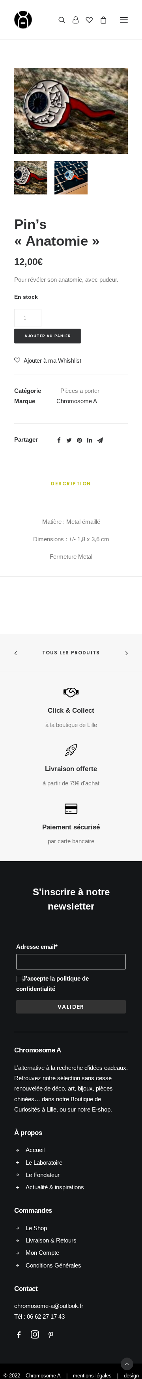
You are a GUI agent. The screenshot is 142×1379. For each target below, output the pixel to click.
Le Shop (36, 1228)
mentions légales (92, 1376)
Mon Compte (42, 1252)
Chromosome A (76, 401)
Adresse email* (37, 946)
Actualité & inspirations (55, 1187)
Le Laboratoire (44, 1162)
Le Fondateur (43, 1174)
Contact (26, 1288)
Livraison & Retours (51, 1240)
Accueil (35, 1149)
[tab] (71, 487)
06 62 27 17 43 (46, 1316)
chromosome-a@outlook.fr (48, 1305)
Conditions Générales (53, 1265)
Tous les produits (71, 652)
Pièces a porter (79, 390)
